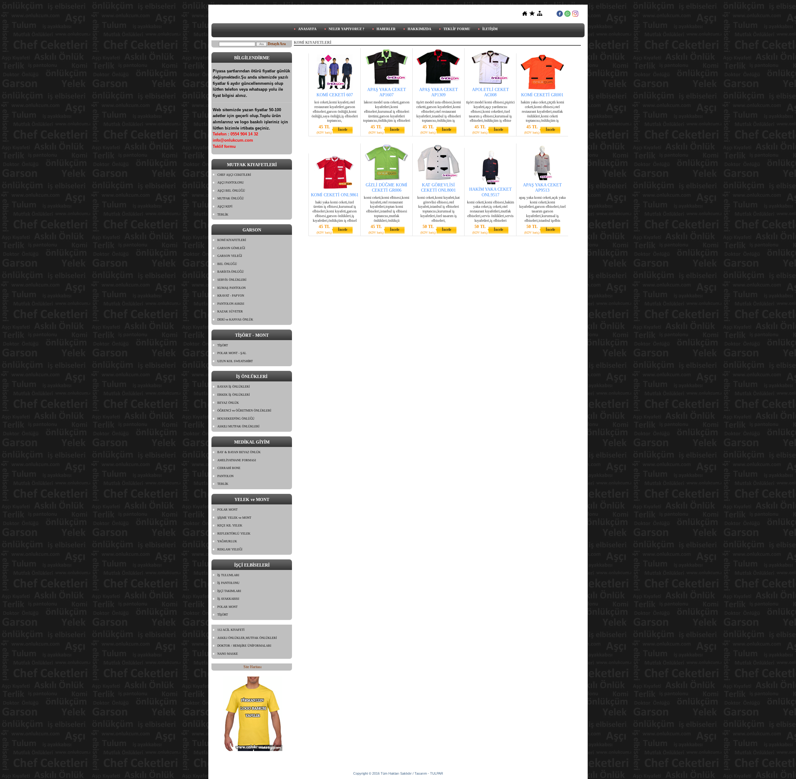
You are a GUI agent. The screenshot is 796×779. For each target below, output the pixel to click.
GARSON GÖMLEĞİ (231, 248)
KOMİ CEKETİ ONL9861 (335, 195)
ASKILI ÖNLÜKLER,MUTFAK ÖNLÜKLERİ (247, 638)
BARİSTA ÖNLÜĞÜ (230, 271)
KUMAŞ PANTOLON (231, 287)
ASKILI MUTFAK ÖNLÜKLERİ (238, 426)
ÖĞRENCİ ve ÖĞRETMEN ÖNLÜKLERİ (244, 410)
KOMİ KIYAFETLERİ (231, 240)
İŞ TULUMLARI (228, 575)
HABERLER (386, 29)
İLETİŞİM (489, 29)
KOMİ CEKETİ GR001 (542, 95)
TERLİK (222, 214)
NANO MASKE (227, 653)
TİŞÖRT (222, 345)
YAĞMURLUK (227, 541)
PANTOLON (225, 476)
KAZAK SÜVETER (230, 311)
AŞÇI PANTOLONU (230, 182)
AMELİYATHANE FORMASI (236, 460)
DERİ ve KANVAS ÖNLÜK (235, 319)
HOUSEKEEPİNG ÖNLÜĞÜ (235, 418)
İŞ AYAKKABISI (228, 598)
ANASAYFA (307, 29)
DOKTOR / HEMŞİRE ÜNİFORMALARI (244, 645)
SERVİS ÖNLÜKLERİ (231, 279)
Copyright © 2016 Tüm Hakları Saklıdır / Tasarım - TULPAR (398, 773)
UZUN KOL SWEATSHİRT (235, 361)
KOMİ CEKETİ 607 (335, 95)
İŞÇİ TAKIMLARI (229, 591)
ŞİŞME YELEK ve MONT (234, 517)
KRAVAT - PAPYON (230, 295)
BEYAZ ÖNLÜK (228, 402)
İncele (342, 129)
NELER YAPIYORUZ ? (346, 29)
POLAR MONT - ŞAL (231, 353)
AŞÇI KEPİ (224, 206)
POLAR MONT (227, 509)
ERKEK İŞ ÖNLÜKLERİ (233, 394)
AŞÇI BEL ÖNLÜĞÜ (231, 190)
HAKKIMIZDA (419, 29)
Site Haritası (252, 667)
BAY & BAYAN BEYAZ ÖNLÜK (239, 452)
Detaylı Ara (277, 44)
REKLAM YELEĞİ (229, 549)
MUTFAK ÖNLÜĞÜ (230, 198)
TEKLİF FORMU (456, 29)
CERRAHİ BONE (228, 468)
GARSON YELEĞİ (229, 255)
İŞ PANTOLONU (228, 583)
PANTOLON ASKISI (230, 303)
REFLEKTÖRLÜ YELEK (233, 533)
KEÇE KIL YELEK (229, 525)
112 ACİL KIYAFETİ (230, 629)
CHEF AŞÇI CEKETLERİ (234, 174)
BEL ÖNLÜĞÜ (227, 264)
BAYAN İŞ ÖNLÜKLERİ (233, 386)
